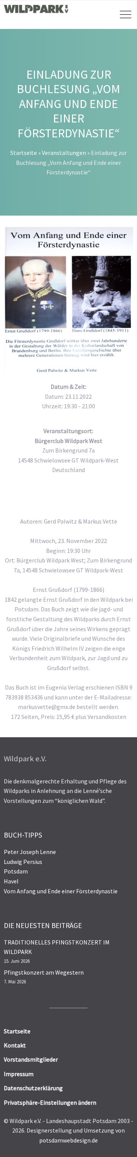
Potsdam (16, 871)
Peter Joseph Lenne (30, 852)
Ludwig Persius (23, 861)
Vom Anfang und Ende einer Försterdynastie (61, 891)
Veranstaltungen (64, 152)
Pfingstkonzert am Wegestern (44, 972)
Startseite (23, 152)
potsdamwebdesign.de (68, 1140)
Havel (11, 881)
